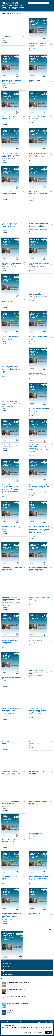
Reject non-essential (38, 1032)
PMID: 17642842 (32, 158)
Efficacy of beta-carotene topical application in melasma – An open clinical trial (38, 193)
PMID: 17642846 (32, 231)
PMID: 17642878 (32, 806)
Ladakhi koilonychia (34, 80)
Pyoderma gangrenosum (35, 833)
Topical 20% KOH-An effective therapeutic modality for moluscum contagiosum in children (38, 710)
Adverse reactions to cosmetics (37, 639)
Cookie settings (27, 1032)
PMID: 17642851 (5, 341)
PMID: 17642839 (5, 122)
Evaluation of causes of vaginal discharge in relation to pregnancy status (11, 403)
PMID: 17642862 (32, 536)
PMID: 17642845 (5, 230)
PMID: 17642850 (32, 298)
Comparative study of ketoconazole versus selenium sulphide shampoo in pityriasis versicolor (11, 155)
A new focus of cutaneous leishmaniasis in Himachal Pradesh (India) (38, 672)
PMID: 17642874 (32, 745)
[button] (51, 3)
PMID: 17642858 (32, 453)
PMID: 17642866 (32, 602)
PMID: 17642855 (5, 408)
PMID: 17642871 (5, 717)
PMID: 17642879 (5, 845)
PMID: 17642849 (5, 305)
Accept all (48, 1032)
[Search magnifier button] (48, 3)
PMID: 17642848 (32, 268)
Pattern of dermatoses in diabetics (38, 117)
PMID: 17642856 (32, 413)
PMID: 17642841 (5, 160)
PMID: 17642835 (5, 40)
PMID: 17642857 (5, 448)
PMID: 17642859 (5, 494)
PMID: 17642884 (32, 916)
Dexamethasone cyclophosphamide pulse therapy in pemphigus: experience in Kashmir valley (38, 225)
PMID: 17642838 (32, 83)
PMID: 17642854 (32, 376)
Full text (4, 42)
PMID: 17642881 (5, 881)
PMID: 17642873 (5, 747)
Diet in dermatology (34, 913)
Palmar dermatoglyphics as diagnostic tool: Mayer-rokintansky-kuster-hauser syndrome (11, 225)
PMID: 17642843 (5, 197)
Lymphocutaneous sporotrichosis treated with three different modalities (10, 803)
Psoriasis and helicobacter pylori (10, 445)
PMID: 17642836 (32, 48)
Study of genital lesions (35, 373)
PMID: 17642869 (5, 684)
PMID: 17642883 (5, 921)
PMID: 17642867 (5, 645)
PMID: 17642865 (5, 607)
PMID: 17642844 (32, 198)
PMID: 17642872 (32, 715)
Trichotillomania (6, 36)
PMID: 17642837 (5, 85)
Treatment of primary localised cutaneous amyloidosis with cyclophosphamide (10, 640)
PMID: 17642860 (32, 493)
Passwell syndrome (34, 741)
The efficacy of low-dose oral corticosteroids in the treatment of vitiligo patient (38, 446)
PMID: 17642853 (5, 374)
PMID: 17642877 (5, 808)
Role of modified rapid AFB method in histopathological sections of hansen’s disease (12, 710)
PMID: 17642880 (32, 836)
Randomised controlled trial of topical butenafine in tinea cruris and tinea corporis (12, 599)
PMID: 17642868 (32, 642)
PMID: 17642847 (5, 268)
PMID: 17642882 (32, 881)
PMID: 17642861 (5, 531)
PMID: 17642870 (32, 678)
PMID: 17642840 (32, 120)
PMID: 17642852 (32, 341)
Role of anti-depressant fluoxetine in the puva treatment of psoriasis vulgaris (11, 679)
